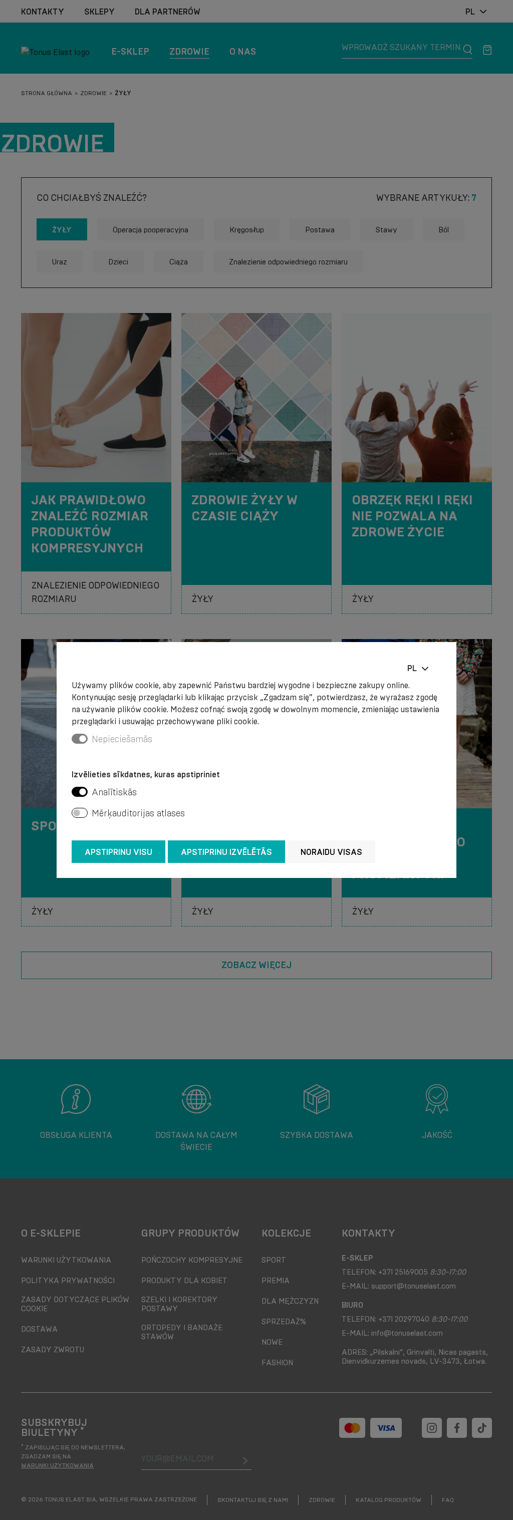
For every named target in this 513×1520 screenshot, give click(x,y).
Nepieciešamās (122, 739)
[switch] (80, 792)
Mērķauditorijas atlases (138, 813)
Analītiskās (114, 792)
